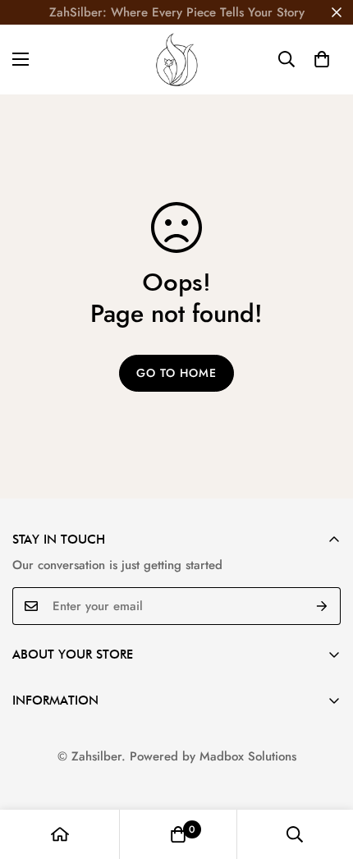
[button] (322, 59)
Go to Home (176, 373)
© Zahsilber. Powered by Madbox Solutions (176, 756)
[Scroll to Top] (323, 772)
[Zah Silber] (177, 59)
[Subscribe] (322, 606)
